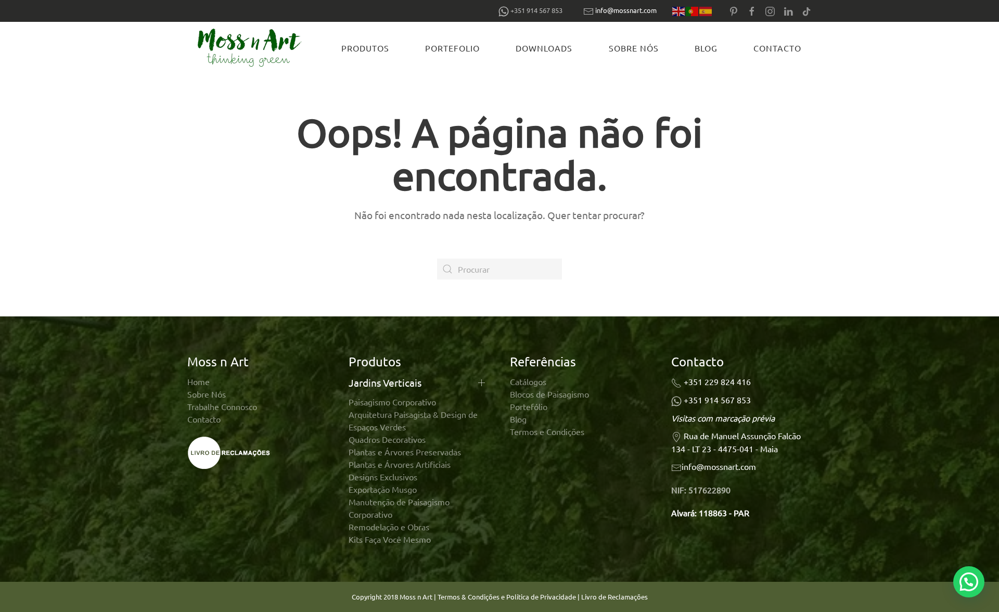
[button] (968, 581)
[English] (679, 10)
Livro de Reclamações (614, 596)
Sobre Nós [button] (634, 48)
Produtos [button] (365, 48)
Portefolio (452, 48)
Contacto (777, 48)
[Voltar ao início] (251, 48)
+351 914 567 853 (717, 399)
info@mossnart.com (626, 10)
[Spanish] (706, 10)
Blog (706, 48)
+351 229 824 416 (717, 381)
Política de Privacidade (542, 596)
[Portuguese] (692, 10)
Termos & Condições (468, 596)
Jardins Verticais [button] (385, 382)
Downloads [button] (544, 48)
